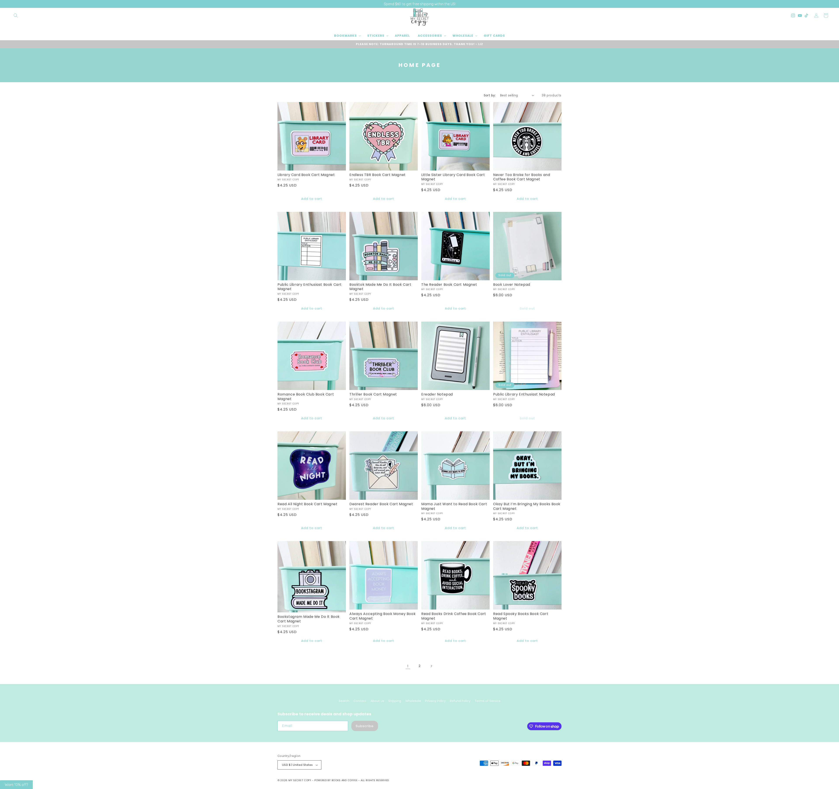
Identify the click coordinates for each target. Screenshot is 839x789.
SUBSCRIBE (450, 406)
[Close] (476, 360)
